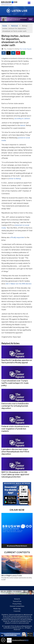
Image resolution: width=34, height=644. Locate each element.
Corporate (17, 611)
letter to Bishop (15, 179)
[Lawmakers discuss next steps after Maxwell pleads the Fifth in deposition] (17, 441)
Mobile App (17, 609)
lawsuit (22, 125)
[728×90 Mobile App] (17, 634)
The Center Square (25, 49)
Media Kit (17, 599)
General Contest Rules (17, 606)
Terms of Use (17, 601)
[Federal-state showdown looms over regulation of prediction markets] (17, 418)
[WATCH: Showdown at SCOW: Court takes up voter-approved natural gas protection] (17, 463)
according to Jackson (22, 118)
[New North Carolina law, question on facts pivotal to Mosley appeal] (17, 352)
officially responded (17, 237)
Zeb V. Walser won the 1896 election (18, 284)
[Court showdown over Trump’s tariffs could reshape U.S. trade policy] (17, 372)
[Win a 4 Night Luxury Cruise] (17, 564)
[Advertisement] (17, 19)
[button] (29, 2)
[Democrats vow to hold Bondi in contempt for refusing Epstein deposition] (17, 395)
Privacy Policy (17, 604)
